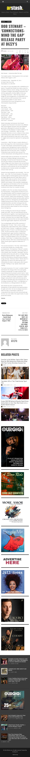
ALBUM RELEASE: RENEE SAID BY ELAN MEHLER (17, 669)
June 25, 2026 (15, 683)
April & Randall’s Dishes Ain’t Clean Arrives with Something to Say (16, 716)
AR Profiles (10, 728)
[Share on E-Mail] (28, 52)
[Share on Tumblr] (28, 51)
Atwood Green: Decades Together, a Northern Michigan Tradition (16, 725)
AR (1, 741)
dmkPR (4, 365)
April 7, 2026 (13, 385)
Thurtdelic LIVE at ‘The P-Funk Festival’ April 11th (14, 382)
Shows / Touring (6, 21)
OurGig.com (15, 751)
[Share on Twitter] (20, 51)
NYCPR (5, 51)
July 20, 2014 (10, 51)
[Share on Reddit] (22, 52)
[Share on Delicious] (20, 52)
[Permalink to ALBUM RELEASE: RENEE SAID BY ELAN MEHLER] (4, 671)
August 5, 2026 (17, 728)
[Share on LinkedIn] (17, 52)
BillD (9, 663)
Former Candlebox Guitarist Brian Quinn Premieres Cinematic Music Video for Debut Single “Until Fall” (17, 679)
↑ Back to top (15, 754)
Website (3, 298)
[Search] (3, 1)
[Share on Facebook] (17, 51)
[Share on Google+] (22, 51)
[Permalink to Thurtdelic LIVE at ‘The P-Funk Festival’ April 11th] (15, 393)
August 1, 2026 (6, 741)
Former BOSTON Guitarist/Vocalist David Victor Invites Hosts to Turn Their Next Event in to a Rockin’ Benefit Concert (15, 403)
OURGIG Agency (6, 385)
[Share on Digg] (25, 52)
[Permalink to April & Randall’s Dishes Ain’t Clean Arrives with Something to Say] (4, 717)
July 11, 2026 (9, 365)
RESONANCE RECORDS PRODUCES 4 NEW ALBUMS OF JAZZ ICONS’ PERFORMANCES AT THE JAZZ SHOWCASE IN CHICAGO (18, 660)
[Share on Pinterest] (25, 51)
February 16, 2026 (10, 406)
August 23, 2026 (14, 663)
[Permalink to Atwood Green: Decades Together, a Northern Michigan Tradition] (4, 727)
